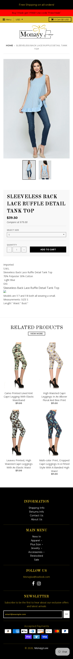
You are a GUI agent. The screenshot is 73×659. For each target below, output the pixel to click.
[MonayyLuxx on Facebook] (33, 583)
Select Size (13, 230)
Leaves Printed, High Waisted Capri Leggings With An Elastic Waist (19, 464)
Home (9, 45)
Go (66, 614)
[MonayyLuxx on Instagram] (39, 583)
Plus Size (35, 544)
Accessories (35, 552)
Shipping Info (36, 507)
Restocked (36, 555)
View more (36, 333)
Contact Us (36, 515)
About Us (36, 519)
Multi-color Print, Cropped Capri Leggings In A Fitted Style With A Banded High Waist (54, 465)
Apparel (35, 540)
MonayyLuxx (41, 648)
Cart (61, 19)
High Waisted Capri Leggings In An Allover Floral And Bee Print (54, 396)
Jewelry (35, 548)
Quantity (12, 245)
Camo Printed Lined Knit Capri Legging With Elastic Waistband (19, 396)
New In (36, 536)
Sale (36, 559)
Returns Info (36, 511)
